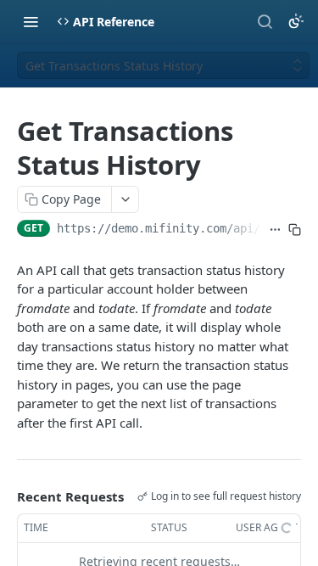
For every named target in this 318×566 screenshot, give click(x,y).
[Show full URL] (275, 230)
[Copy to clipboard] (294, 230)
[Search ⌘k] (264, 21)
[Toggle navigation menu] (30, 21)
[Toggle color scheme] (296, 21)
